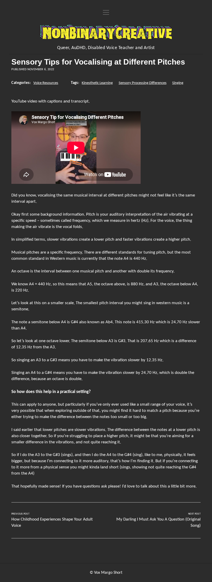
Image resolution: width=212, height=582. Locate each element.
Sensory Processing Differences (142, 83)
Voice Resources (45, 83)
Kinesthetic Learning (97, 83)
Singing (177, 83)
